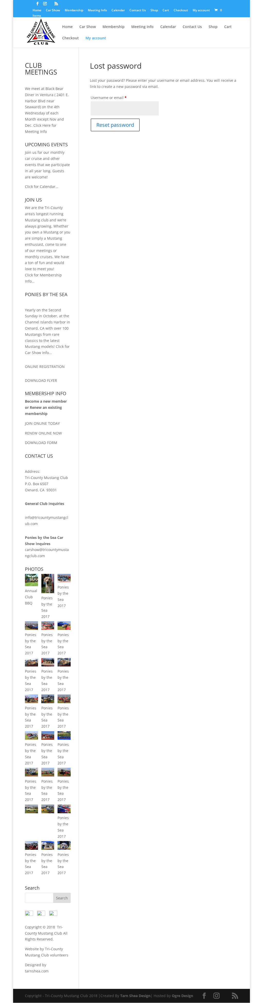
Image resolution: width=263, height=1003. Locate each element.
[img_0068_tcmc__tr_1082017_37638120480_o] (64, 628)
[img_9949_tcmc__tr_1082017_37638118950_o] (64, 738)
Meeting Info (97, 10)
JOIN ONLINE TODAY (42, 423)
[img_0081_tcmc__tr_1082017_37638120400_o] (31, 665)
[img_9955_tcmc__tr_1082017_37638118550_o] (31, 811)
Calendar (118, 10)
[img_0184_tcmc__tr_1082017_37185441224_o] (47, 701)
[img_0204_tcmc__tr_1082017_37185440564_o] (64, 848)
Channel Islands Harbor (45, 322)
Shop (154, 10)
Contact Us (137, 10)
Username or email (116, 97)
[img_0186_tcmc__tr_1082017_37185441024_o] (31, 738)
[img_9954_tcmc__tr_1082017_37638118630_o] (64, 775)
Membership (74, 10)
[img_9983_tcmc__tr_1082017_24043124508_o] (64, 811)
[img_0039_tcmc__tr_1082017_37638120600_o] (47, 628)
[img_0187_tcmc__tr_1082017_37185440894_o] (47, 738)
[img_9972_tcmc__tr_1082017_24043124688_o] (47, 811)
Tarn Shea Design (135, 995)
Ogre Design (182, 995)
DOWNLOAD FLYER (41, 380)
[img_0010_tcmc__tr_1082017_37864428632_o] (64, 581)
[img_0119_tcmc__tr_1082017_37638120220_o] (47, 665)
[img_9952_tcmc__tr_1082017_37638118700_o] (47, 775)
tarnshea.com (37, 971)
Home (37, 10)
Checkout (181, 10)
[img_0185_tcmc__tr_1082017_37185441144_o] (64, 701)
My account (201, 10)
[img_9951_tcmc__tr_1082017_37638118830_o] (31, 775)
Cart (166, 10)
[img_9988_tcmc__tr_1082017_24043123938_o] (31, 848)
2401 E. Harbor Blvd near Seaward (47, 101)
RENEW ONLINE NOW (43, 433)
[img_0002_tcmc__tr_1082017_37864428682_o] (47, 591)
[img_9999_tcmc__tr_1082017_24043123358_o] (47, 848)
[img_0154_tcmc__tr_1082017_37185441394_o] (31, 701)
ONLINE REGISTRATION (45, 366)
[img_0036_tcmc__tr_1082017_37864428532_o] (31, 628)
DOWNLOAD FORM (41, 442)
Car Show (53, 10)
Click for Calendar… (41, 186)
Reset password (115, 124)
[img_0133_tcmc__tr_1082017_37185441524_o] (64, 665)
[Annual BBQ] (31, 584)
